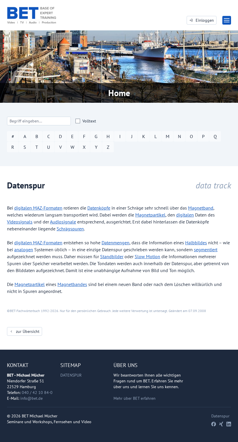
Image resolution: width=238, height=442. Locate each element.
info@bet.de (31, 398)
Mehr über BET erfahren (134, 398)
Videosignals (20, 222)
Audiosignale (63, 222)
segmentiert (205, 249)
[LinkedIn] (228, 424)
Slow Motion (147, 256)
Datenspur (71, 375)
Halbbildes (196, 242)
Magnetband (200, 208)
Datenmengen (115, 242)
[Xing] (221, 424)
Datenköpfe (98, 208)
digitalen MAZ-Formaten (38, 208)
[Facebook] (213, 424)
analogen (23, 249)
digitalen (185, 215)
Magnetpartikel (150, 215)
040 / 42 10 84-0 (37, 392)
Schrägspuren (70, 229)
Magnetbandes (72, 284)
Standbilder (111, 256)
